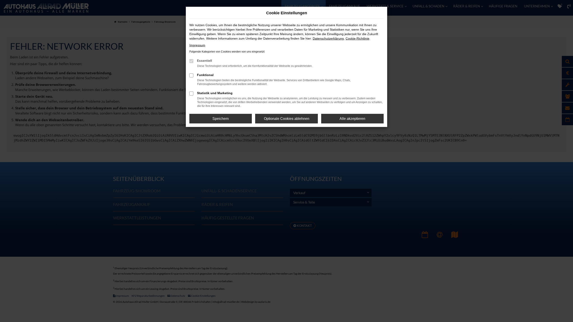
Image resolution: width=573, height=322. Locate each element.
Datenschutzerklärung (328, 38)
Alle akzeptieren (352, 119)
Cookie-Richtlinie (357, 38)
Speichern (220, 119)
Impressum (197, 45)
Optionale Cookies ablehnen (286, 119)
